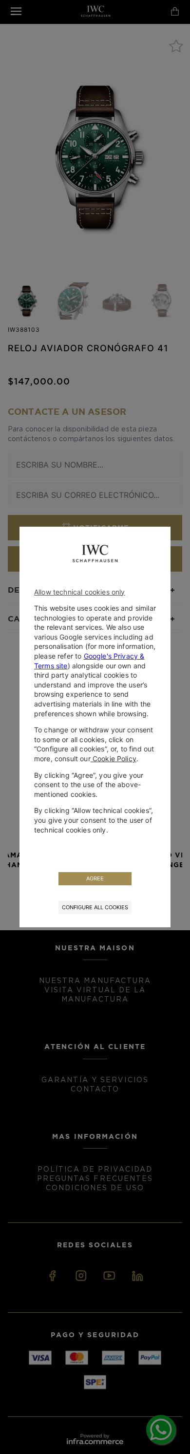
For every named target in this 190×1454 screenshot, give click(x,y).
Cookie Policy (113, 758)
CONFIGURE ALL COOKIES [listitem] (95, 907)
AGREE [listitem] (95, 878)
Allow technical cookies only (79, 592)
